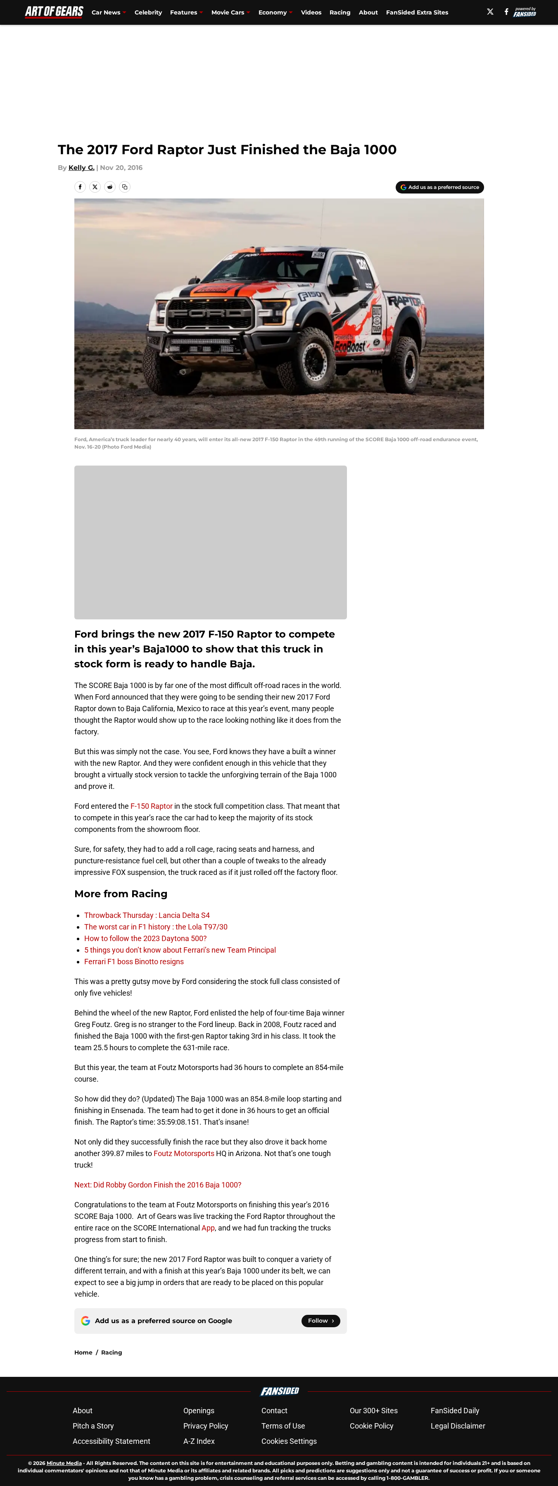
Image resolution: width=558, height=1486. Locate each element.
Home (83, 1352)
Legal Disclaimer (458, 1425)
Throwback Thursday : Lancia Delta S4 (147, 915)
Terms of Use (283, 1425)
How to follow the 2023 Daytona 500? (145, 938)
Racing (340, 12)
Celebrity (148, 12)
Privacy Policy (205, 1425)
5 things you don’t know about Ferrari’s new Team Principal (180, 950)
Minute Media (64, 1463)
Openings (198, 1410)
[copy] (125, 187)
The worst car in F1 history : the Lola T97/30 (156, 926)
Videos (311, 12)
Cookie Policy (372, 1425)
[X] (490, 11)
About (368, 12)
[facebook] (506, 11)
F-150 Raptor (152, 806)
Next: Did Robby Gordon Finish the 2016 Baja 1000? (158, 1184)
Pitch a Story (93, 1425)
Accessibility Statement (111, 1441)
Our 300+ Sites (374, 1410)
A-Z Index (199, 1441)
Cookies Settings (289, 1441)
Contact (274, 1410)
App (208, 1227)
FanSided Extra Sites (417, 12)
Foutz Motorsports (184, 1153)
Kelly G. (82, 168)
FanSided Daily (455, 1410)
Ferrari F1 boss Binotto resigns (134, 961)
